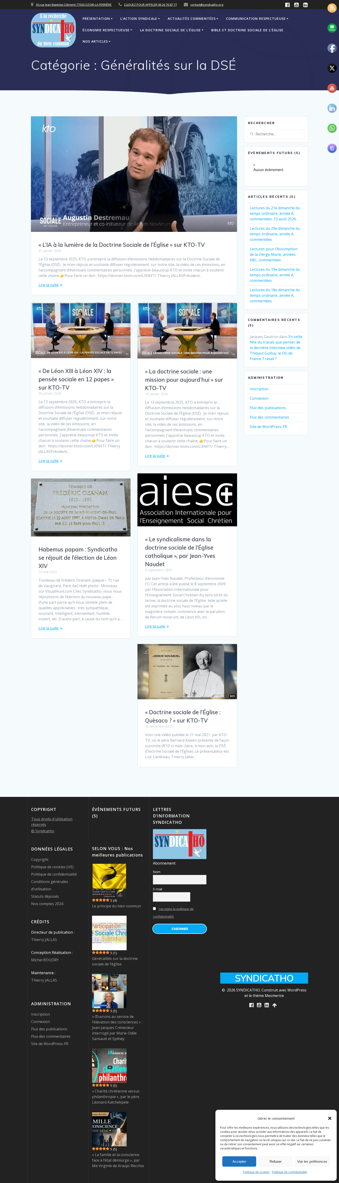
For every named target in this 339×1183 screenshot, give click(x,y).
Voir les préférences (312, 1161)
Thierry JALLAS (44, 939)
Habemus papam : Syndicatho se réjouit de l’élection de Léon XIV (78, 557)
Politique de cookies (256, 1172)
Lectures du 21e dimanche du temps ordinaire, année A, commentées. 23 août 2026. (275, 213)
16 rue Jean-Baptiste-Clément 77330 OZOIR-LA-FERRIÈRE (74, 5)
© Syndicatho (42, 830)
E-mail (157, 889)
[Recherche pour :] (276, 134)
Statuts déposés (45, 896)
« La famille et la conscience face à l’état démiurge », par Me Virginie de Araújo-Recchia (118, 1160)
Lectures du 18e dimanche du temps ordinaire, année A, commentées (275, 295)
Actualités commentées (192, 18)
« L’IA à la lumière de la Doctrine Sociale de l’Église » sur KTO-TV (122, 244)
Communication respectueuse (256, 18)
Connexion (259, 398)
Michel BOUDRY (45, 959)
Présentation (96, 18)
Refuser (276, 1161)
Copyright (39, 859)
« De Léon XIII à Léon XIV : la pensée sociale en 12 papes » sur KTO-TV (76, 379)
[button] (329, 1118)
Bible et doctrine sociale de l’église (247, 30)
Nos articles (95, 41)
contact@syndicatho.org (206, 5)
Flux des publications (268, 407)
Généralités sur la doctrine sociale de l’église (115, 961)
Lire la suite (49, 284)
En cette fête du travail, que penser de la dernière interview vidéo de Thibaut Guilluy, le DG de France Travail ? (276, 347)
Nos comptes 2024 (47, 903)
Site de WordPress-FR (268, 426)
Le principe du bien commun (116, 906)
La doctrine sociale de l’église (170, 30)
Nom (157, 872)
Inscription (259, 388)
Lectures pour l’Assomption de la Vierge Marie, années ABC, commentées (273, 254)
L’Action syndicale (138, 18)
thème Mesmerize (268, 995)
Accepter (239, 1161)
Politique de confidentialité (289, 1172)
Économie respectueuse (106, 30)
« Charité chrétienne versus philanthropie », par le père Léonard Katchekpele (116, 1097)
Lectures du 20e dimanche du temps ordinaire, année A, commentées (275, 234)
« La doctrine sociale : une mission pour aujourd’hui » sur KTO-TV (184, 379)
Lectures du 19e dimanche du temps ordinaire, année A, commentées (275, 275)
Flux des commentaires (269, 417)
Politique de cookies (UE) (52, 866)
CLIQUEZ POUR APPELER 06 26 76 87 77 (150, 5)
